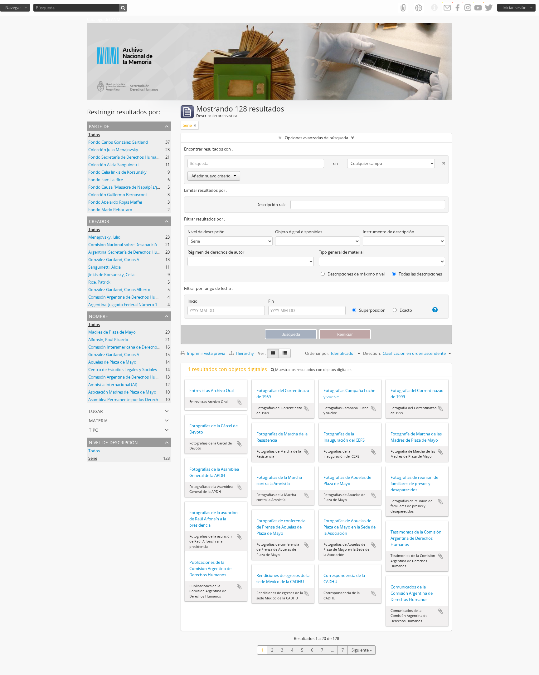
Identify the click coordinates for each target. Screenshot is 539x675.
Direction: (372, 353)
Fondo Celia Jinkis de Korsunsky (117, 172)
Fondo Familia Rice (105, 179)
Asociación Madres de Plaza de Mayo (122, 392)
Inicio (192, 301)
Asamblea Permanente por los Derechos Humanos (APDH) (142, 399)
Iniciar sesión (515, 7)
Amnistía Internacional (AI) (112, 384)
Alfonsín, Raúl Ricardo (108, 339)
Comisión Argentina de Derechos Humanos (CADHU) (136, 297)
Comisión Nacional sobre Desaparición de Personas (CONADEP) (146, 244)
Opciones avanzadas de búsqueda (316, 138)
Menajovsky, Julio (104, 237)
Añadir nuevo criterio (211, 176)
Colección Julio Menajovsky (113, 149)
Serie (92, 458)
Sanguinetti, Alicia (104, 267)
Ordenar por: (317, 353)
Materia (98, 420)
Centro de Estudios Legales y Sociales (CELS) (128, 369)
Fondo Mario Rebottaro (110, 209)
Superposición (372, 310)
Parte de (99, 126)
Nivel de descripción (113, 442)
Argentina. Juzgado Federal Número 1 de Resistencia (136, 304)
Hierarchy (245, 353)
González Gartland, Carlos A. (114, 259)
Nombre (98, 315)
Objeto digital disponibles (298, 232)
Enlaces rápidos (434, 8)
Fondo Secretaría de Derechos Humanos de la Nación (137, 157)
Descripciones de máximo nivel (356, 274)
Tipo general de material (341, 252)
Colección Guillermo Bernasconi (117, 194)
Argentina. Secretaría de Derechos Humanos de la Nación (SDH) (146, 252)
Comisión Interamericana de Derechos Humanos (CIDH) (140, 347)
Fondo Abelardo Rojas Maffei (115, 202)
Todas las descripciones (420, 274)
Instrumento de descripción (388, 232)
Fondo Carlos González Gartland (118, 142)
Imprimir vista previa (205, 353)
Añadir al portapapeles (239, 402)
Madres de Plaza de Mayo (112, 332)
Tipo (94, 429)
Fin (271, 301)
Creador (99, 220)
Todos (94, 134)
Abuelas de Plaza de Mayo (112, 362)
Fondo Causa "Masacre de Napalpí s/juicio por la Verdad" (140, 187)
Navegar (13, 7)
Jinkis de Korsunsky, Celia (111, 274)
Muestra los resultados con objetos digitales (313, 369)
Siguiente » (361, 650)
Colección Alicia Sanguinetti (113, 164)
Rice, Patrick (99, 282)
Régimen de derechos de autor (215, 252)
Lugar (96, 410)
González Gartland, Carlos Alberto (119, 289)
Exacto (405, 310)
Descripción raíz (270, 204)
